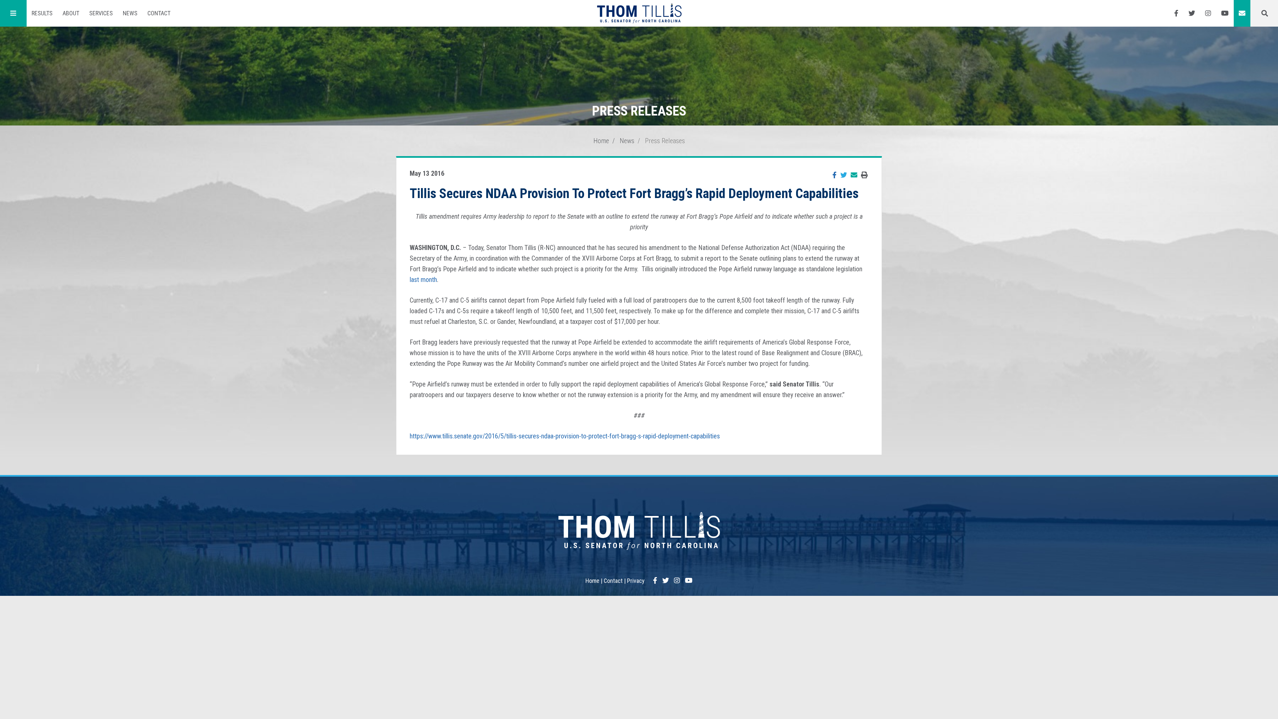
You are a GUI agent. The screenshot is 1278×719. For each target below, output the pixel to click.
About (71, 13)
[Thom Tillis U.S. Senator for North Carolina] (639, 13)
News (130, 13)
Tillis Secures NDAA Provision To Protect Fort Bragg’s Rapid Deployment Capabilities (634, 193)
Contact (158, 13)
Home (601, 141)
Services (101, 13)
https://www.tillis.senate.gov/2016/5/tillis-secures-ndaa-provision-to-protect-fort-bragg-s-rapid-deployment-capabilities (565, 436)
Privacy (636, 580)
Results (42, 13)
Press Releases (665, 141)
